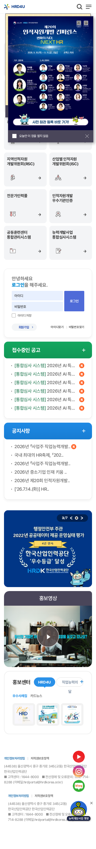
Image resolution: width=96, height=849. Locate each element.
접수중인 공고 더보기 (83, 350)
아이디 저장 (24, 315)
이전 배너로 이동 (71, 518)
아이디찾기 (57, 327)
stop (76, 518)
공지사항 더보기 (83, 431)
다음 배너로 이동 (82, 518)
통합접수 (12, 736)
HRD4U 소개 (17, 846)
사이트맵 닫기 (88, 539)
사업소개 (12, 605)
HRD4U (17, 558)
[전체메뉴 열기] (88, 6)
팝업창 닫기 (87, 136)
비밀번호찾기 (77, 327)
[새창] (78, 811)
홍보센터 (12, 789)
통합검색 (79, 6)
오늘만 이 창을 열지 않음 (33, 136)
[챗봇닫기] (91, 803)
